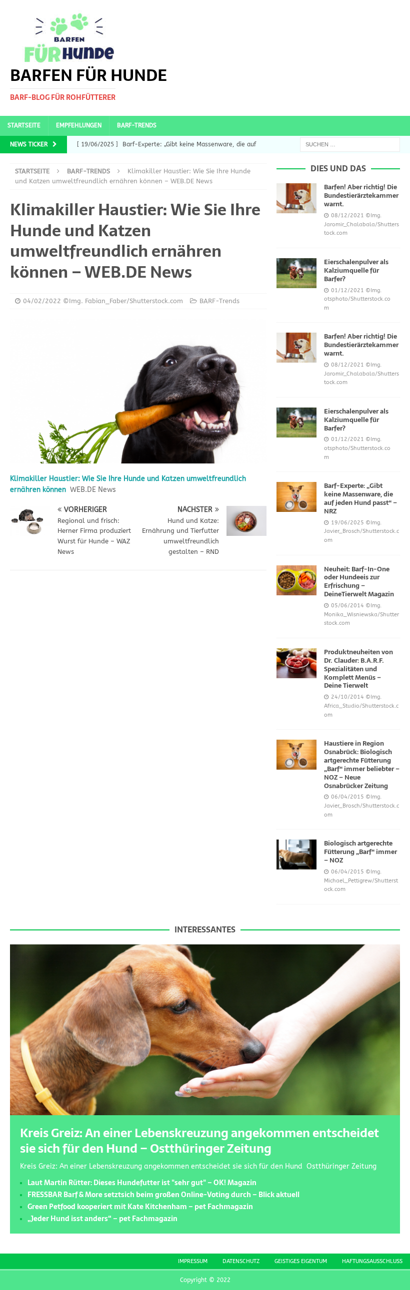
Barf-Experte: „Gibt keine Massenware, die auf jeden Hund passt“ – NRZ (360, 498)
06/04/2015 (347, 797)
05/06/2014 (347, 605)
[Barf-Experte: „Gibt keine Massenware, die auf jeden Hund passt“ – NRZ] (296, 497)
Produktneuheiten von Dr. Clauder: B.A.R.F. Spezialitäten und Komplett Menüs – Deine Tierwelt (358, 669)
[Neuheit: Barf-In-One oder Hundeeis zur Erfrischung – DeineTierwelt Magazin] (296, 580)
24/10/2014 (347, 697)
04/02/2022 (42, 301)
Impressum (193, 1261)
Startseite (24, 125)
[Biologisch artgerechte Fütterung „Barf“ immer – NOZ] (296, 854)
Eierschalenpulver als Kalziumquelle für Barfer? (356, 270)
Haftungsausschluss (372, 1261)
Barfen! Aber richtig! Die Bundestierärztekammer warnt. (361, 195)
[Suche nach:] (350, 144)
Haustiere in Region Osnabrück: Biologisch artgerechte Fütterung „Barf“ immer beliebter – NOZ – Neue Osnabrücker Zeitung (362, 764)
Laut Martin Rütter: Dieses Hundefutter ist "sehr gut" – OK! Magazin (142, 1182)
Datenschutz (241, 1261)
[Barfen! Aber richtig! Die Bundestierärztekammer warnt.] (296, 198)
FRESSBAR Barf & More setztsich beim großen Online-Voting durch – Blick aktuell (164, 1194)
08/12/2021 (347, 215)
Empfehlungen (79, 125)
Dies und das (338, 168)
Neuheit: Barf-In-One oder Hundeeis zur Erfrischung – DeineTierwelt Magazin (359, 582)
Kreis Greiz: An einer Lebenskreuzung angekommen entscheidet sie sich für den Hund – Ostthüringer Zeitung (199, 1140)
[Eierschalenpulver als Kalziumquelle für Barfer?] (296, 273)
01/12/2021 (347, 290)
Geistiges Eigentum (300, 1261)
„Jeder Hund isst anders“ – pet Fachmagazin (103, 1218)
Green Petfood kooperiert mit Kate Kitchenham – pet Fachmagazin (140, 1206)
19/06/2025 (347, 522)
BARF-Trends (136, 125)
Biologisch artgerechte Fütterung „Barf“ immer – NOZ (360, 851)
